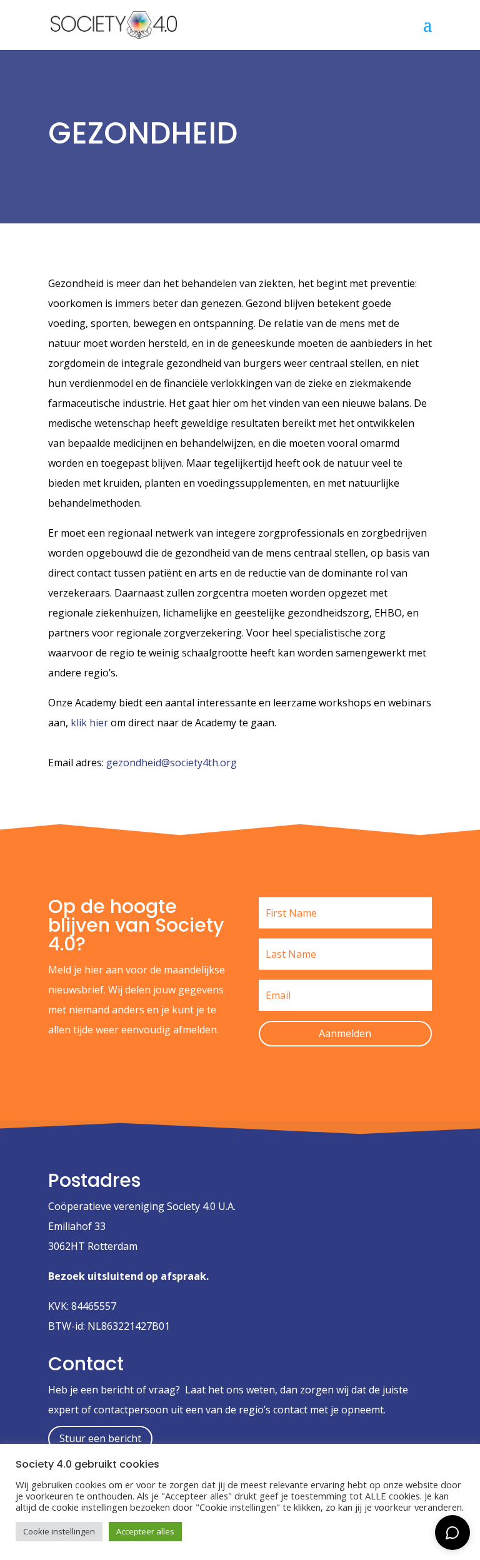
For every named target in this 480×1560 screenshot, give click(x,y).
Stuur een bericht (100, 1438)
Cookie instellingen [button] (59, 1531)
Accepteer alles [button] (145, 1531)
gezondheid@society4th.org (171, 762)
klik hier (89, 722)
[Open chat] (452, 1532)
